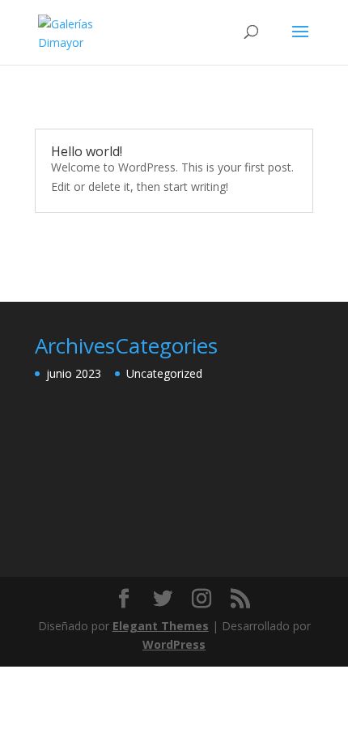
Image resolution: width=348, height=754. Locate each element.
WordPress (174, 644)
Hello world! (86, 151)
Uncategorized (164, 373)
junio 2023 (73, 373)
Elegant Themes (160, 625)
